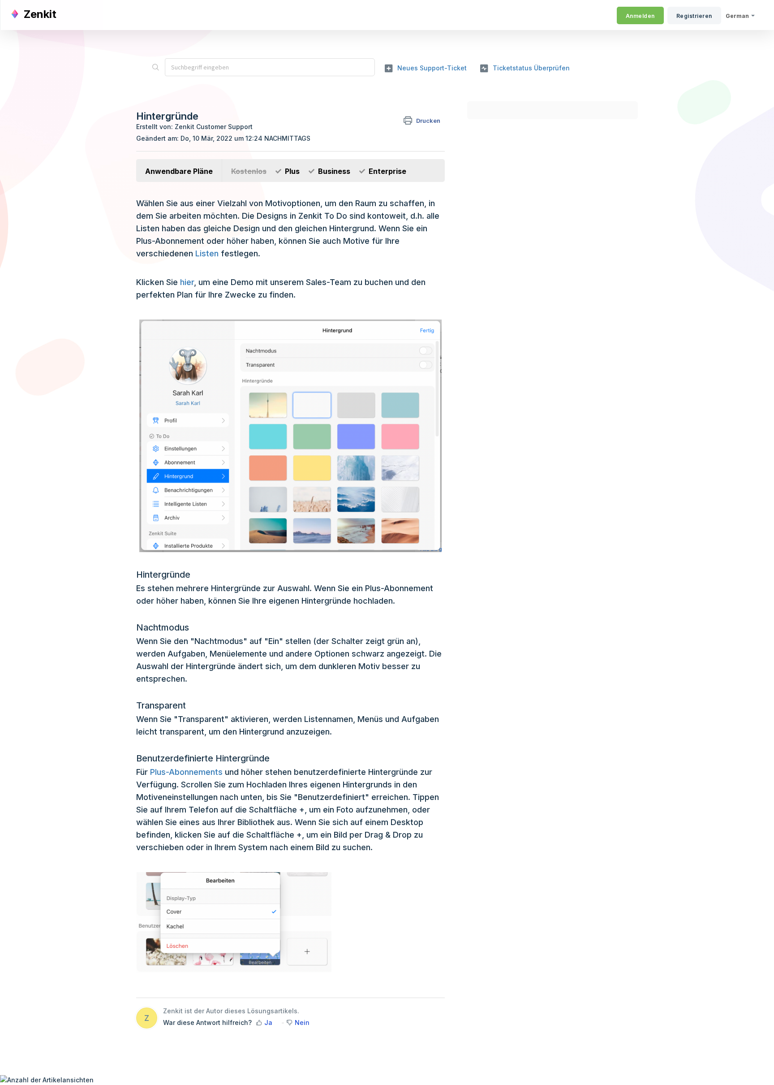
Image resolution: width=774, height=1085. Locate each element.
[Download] (370, 436)
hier (187, 282)
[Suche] (155, 67)
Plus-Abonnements (186, 772)
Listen (207, 253)
